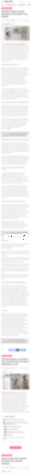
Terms (25, 239)
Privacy (23, 239)
